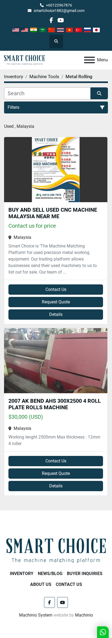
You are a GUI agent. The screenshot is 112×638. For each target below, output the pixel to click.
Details (56, 314)
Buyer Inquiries (84, 573)
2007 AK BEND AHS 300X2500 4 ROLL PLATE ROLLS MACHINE (54, 404)
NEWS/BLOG (50, 573)
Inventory (21, 573)
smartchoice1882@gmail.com (59, 10)
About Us (40, 584)
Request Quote (56, 301)
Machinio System (35, 615)
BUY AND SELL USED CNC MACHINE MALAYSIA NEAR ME (52, 213)
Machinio (84, 615)
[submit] (99, 93)
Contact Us (55, 289)
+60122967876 (59, 5)
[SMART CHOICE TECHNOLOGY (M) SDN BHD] (56, 550)
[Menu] (89, 60)
